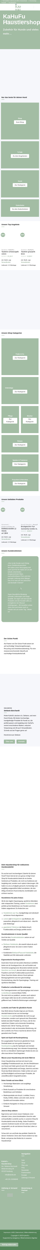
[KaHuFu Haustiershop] (18, 7)
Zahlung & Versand (28, 1177)
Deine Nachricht (9, 815)
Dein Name (7, 798)
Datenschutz (19, 1232)
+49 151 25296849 (11, 1179)
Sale (23, 1160)
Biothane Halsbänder (10, 944)
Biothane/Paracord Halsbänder (22, 953)
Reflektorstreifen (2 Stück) (8, 530)
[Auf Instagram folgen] (8, 790)
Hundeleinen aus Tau (10, 913)
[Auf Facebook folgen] (5, 790)
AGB (13, 1232)
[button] (2, 7)
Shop (23, 1163)
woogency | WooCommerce (21, 1238)
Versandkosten (6, 262)
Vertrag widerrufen (9, 1244)
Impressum (7, 1232)
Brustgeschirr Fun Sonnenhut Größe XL (29, 528)
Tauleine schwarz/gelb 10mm (10, 253)
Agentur (34, 1238)
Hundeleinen (29, 903)
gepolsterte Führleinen (11, 927)
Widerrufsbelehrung (30, 1232)
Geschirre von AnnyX (8, 970)
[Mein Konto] (30, 7)
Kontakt (24, 1175)
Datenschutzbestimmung (13, 833)
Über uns (24, 1165)
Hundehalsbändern (17, 937)
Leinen (5, 919)
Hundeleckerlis (6, 1016)
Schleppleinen (17, 919)
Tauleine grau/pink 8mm (28, 253)
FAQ (23, 1167)
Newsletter (25, 1170)
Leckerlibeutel (6, 993)
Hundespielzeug (7, 1046)
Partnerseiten (26, 1172)
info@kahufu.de (10, 1175)
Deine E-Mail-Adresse (11, 807)
